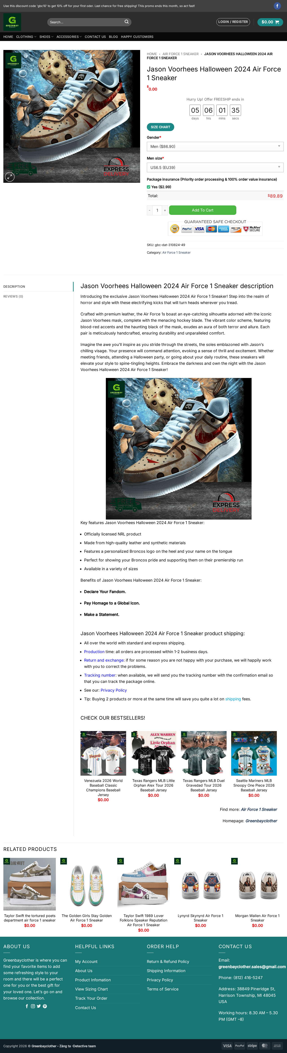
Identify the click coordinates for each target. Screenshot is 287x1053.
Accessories (68, 37)
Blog (113, 37)
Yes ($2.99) (161, 187)
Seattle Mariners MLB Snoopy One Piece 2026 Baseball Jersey (254, 785)
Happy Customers (137, 37)
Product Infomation (93, 979)
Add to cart (202, 210)
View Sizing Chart (91, 989)
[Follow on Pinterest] (45, 1006)
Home (8, 37)
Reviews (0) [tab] (13, 296)
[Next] (276, 768)
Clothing (24, 37)
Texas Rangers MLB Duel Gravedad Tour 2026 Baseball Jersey (204, 785)
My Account (86, 961)
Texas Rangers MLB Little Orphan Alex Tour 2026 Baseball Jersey (153, 785)
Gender (154, 137)
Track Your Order (91, 998)
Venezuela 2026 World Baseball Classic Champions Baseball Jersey (103, 787)
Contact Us (95, 37)
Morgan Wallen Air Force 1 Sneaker (257, 918)
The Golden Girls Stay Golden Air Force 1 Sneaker (87, 918)
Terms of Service (162, 989)
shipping (233, 699)
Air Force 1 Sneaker (181, 54)
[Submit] (126, 22)
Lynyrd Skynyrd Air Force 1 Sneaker (200, 918)
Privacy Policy (160, 979)
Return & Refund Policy (168, 961)
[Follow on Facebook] (277, 6)
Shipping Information (166, 970)
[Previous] (80, 768)
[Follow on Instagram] (33, 1006)
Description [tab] (14, 286)
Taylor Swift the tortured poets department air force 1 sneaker (30, 918)
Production (94, 651)
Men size (155, 158)
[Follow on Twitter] (39, 1006)
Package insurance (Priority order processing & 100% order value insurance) (212, 179)
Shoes (44, 37)
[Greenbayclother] (22, 22)
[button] (233, 22)
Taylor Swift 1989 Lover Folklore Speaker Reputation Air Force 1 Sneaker (143, 920)
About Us (83, 970)
